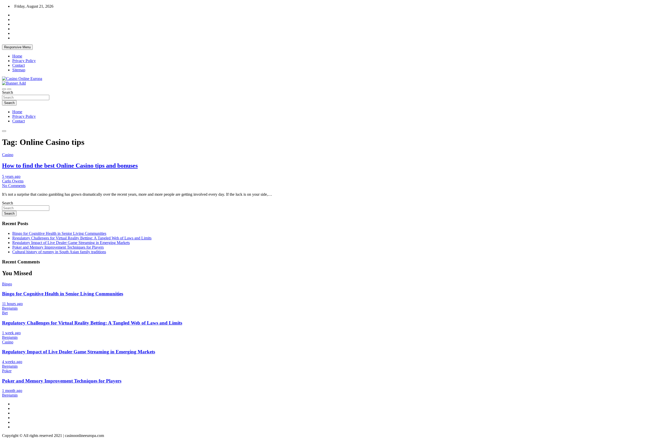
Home (17, 56)
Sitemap (18, 70)
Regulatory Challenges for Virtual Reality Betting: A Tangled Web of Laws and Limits (81, 238)
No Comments (14, 185)
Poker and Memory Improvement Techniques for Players (58, 247)
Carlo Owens (13, 181)
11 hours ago (12, 304)
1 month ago (12, 390)
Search (7, 92)
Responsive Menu (17, 47)
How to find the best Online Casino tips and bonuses (70, 165)
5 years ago (11, 176)
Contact (18, 65)
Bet (5, 313)
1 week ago (11, 333)
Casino (7, 155)
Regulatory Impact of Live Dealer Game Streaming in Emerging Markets (71, 242)
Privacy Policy (24, 61)
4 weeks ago (12, 362)
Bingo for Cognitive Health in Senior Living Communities (59, 233)
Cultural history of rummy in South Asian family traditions (59, 252)
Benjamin (10, 308)
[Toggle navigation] (4, 89)
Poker (6, 371)
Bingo (7, 284)
